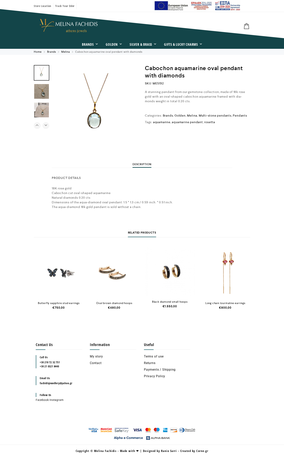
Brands (88, 44)
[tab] (142, 164)
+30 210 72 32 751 (50, 362)
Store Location (42, 6)
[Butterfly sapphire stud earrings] (59, 272)
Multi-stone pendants (215, 115)
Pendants (240, 115)
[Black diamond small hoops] (170, 271)
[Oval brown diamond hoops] (114, 272)
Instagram (56, 399)
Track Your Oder (65, 6)
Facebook (42, 399)
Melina (65, 51)
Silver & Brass (141, 44)
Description (142, 164)
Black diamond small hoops (170, 301)
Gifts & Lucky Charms (181, 44)
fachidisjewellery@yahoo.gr (56, 383)
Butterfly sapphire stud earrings (59, 303)
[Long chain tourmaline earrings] (225, 272)
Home (38, 51)
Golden (112, 44)
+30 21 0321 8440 (49, 366)
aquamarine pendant (187, 122)
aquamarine (161, 122)
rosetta (209, 122)
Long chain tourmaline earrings (225, 303)
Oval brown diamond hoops (114, 303)
